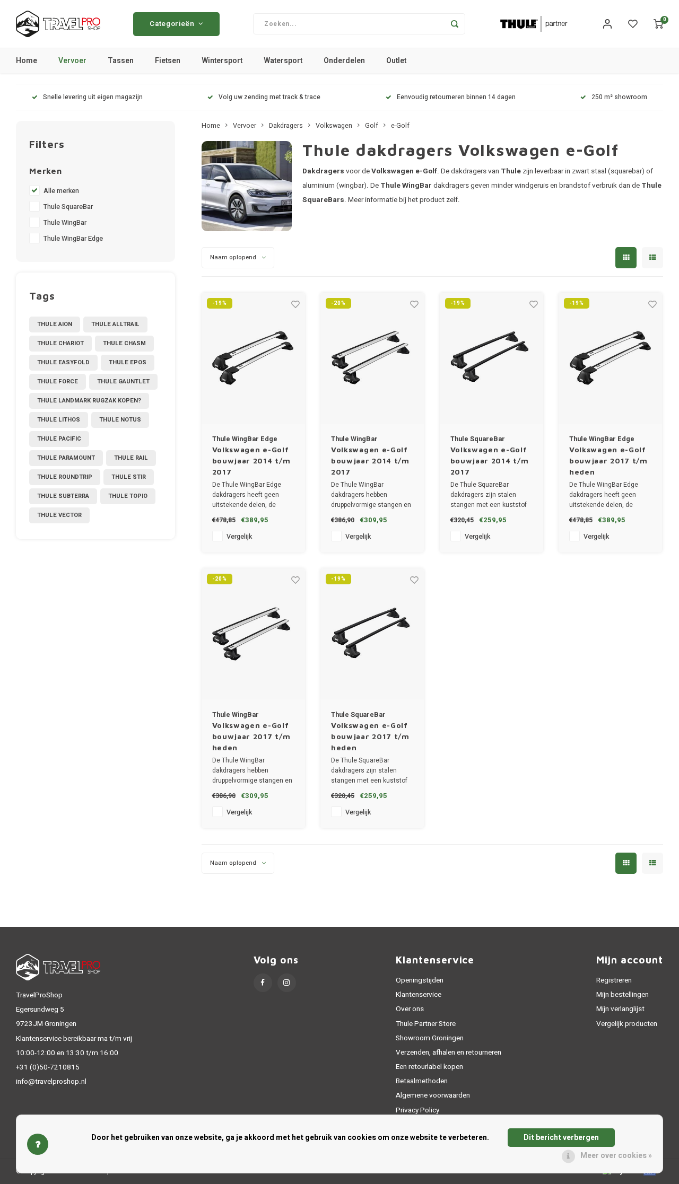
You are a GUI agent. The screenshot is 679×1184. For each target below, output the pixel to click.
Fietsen (167, 60)
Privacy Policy (417, 1110)
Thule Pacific (59, 438)
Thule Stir (128, 476)
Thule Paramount (66, 457)
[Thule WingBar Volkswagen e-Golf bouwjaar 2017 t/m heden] (253, 633)
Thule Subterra (63, 496)
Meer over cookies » (616, 1155)
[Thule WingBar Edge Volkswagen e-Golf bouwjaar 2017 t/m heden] (610, 358)
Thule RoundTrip (64, 476)
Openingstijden (419, 980)
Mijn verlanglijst (620, 1009)
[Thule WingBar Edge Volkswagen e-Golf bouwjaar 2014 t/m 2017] (253, 358)
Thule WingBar (64, 222)
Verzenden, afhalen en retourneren (448, 1052)
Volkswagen (334, 125)
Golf (371, 125)
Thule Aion (54, 324)
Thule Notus (120, 419)
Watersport (283, 60)
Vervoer (72, 60)
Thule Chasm (124, 343)
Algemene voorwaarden (433, 1095)
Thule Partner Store (426, 1024)
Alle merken (61, 191)
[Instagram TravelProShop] (286, 982)
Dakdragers (286, 125)
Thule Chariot (60, 343)
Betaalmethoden (422, 1081)
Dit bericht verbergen (561, 1137)
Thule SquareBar (68, 207)
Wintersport (222, 60)
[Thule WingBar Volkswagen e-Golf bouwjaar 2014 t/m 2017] (372, 358)
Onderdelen (344, 60)
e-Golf (400, 125)
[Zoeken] (454, 23)
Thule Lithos (58, 419)
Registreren (614, 980)
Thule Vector (59, 515)
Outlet (396, 60)
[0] (658, 24)
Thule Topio (127, 496)
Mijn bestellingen (622, 994)
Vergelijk (239, 536)
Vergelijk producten (626, 1024)
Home (26, 60)
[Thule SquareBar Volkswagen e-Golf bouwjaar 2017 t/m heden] (372, 633)
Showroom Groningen (430, 1038)
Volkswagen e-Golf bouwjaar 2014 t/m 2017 (251, 460)
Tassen (121, 60)
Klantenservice (418, 994)
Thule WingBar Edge (73, 238)
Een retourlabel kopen (429, 1067)
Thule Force (57, 381)
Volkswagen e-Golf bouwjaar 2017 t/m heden (608, 460)
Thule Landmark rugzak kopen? (89, 400)
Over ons (410, 1009)
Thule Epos (127, 362)
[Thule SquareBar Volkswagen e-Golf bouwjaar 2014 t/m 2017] (491, 358)
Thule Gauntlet (123, 381)
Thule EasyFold (63, 362)
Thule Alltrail (115, 324)
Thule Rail (131, 457)
